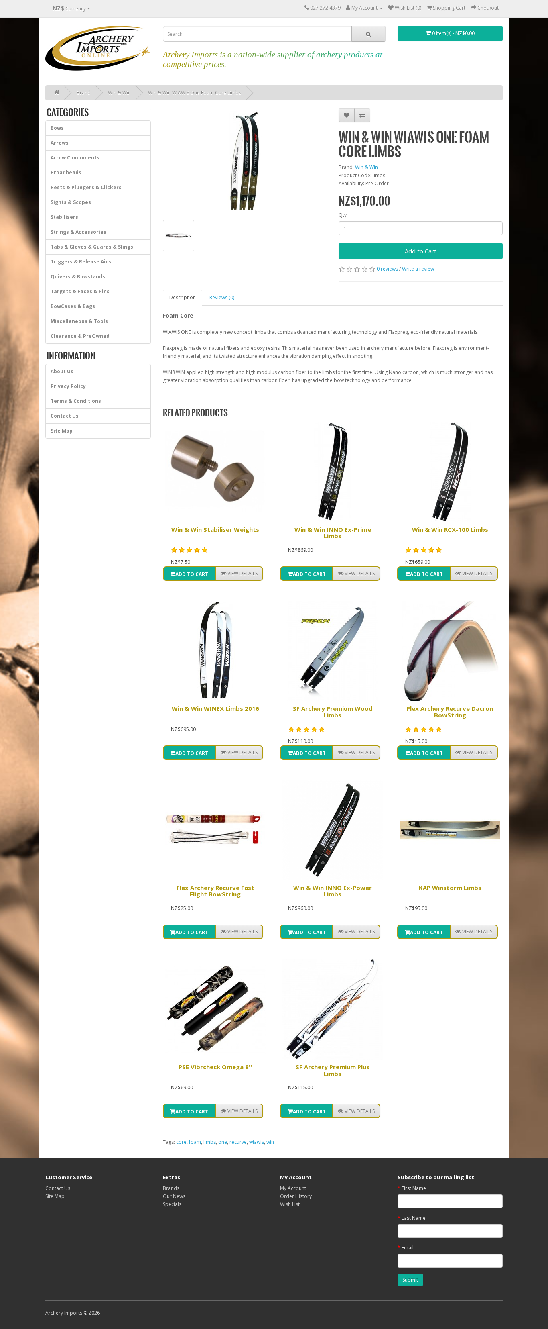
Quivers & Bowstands (78, 276)
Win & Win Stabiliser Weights (215, 529)
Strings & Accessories (78, 232)
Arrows (60, 142)
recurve (238, 1142)
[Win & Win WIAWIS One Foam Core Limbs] (245, 160)
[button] (239, 573)
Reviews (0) (221, 297)
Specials (172, 1204)
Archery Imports (63, 1312)
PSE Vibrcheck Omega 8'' (215, 1067)
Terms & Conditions (76, 401)
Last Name (414, 1218)
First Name (414, 1188)
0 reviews (387, 268)
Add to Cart (420, 251)
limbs (209, 1142)
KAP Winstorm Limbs (450, 888)
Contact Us (65, 415)
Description (182, 297)
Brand (84, 92)
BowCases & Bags (73, 306)
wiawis (256, 1142)
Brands (171, 1188)
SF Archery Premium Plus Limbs (332, 1070)
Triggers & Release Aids (81, 261)
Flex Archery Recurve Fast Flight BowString (215, 891)
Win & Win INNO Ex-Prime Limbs (332, 532)
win (270, 1142)
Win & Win (119, 92)
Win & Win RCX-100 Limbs (450, 529)
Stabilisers (64, 217)
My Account (293, 1188)
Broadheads (66, 172)
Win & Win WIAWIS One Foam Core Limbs (194, 92)
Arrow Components (75, 157)
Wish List (290, 1204)
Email (408, 1247)
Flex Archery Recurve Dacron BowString (450, 711)
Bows (57, 128)
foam (195, 1142)
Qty (343, 215)
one (222, 1142)
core (181, 1142)
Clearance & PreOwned (80, 336)
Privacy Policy (68, 386)
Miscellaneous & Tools (79, 321)
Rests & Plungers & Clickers (86, 187)
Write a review (418, 268)
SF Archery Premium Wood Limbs (333, 711)
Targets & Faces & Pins (80, 291)
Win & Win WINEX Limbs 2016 (215, 708)
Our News (174, 1196)
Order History (296, 1196)
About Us (62, 371)
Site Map (62, 430)
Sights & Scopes (71, 202)
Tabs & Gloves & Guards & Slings (92, 246)
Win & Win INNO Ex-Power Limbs (332, 891)
